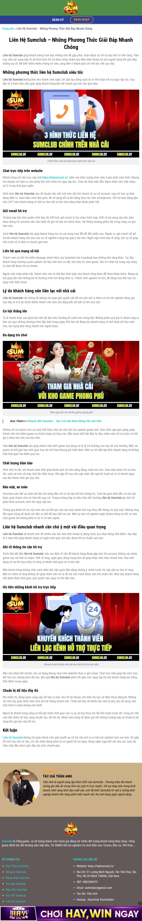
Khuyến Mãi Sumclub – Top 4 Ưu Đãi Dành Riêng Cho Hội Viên (64, 421)
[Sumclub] (71, 8)
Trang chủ (8, 28)
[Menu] (136, 8)
